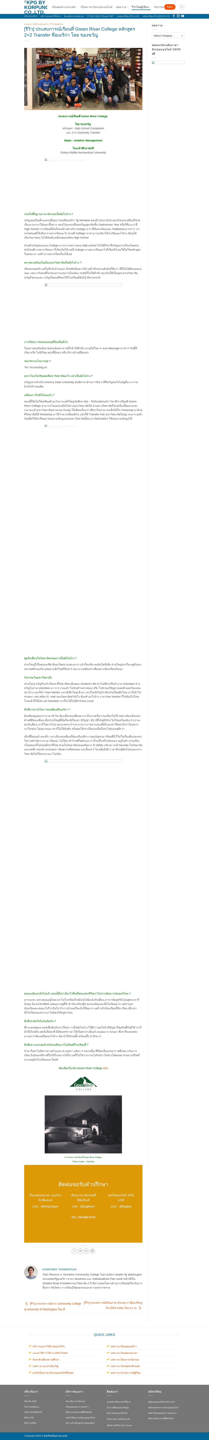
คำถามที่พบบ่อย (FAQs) (118, 1407)
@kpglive (125, 1206)
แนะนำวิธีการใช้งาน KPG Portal (50, 1353)
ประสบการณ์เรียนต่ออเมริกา (36, 24)
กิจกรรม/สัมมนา (31, 1407)
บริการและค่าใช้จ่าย (50, 16)
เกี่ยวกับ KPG (30, 16)
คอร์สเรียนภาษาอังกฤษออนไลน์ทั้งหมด (53, 1372)
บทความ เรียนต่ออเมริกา (124, 1346)
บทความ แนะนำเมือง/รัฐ (45, 1366)
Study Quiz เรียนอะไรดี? (100, 16)
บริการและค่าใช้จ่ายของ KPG (49, 1346)
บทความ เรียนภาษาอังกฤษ (125, 1359)
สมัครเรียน (148, 16)
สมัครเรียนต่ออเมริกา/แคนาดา (162, 1413)
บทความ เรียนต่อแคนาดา (124, 1353)
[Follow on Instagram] (178, 16)
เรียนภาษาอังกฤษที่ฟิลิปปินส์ (78, 1412)
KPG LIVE (29, 1417)
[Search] (182, 7)
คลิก (105, 1068)
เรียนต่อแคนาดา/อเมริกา (77, 1407)
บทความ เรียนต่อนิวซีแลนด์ (125, 1366)
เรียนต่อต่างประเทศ (63, 7)
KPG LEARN (30, 1423)
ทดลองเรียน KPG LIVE (128, 16)
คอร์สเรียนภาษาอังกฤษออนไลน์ (80, 1417)
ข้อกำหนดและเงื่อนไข (117, 1413)
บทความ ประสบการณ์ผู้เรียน (126, 1372)
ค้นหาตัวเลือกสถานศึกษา (46, 1359)
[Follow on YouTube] (182, 16)
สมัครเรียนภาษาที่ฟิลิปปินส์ (160, 1418)
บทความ (121, 7)
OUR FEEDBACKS (33, 1412)
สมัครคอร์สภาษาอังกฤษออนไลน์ (163, 1407)
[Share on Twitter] (80, 1251)
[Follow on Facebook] (173, 16)
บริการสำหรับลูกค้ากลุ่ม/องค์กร (80, 1423)
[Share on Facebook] (74, 1251)
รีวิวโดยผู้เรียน (140, 7)
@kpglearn (87, 1206)
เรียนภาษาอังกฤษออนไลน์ (96, 7)
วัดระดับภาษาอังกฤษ (74, 16)
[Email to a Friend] (86, 1251)
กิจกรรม (159, 7)
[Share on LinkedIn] (92, 1251)
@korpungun (49, 1206)
